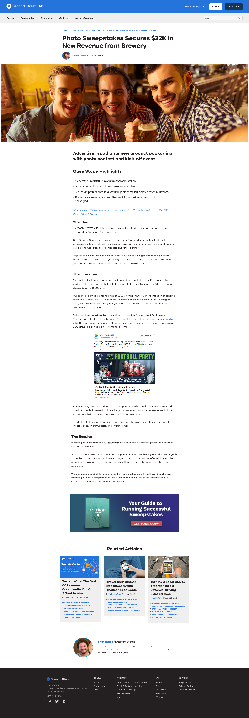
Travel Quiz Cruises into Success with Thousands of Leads (121, 586)
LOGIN (215, 6)
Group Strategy (71, 611)
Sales (153, 30)
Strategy (76, 617)
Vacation (135, 611)
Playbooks (46, 18)
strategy (85, 602)
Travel (132, 608)
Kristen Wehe (115, 594)
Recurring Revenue (72, 605)
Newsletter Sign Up (194, 6)
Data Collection (115, 605)
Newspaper (132, 599)
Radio (66, 30)
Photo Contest (105, 30)
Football (175, 603)
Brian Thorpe (80, 56)
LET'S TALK (234, 6)
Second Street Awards (118, 611)
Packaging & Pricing (72, 614)
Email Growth (132, 605)
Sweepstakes (172, 615)
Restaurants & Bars (124, 30)
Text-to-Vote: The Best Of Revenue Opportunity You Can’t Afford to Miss (79, 587)
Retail (170, 612)
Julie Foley (69, 597)
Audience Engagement (74, 608)
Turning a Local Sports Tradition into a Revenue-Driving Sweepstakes (167, 588)
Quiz (109, 608)
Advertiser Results (115, 599)
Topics (10, 18)
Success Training (84, 18)
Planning (88, 614)
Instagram (90, 30)
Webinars (63, 18)
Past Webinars (87, 611)
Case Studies (27, 18)
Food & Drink (77, 30)
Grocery (173, 609)
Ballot (87, 605)
